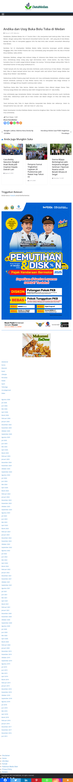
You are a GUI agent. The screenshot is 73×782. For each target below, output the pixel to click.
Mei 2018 (4, 711)
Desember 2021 (7, 576)
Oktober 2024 (6, 469)
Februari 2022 (6, 569)
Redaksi (5, 772)
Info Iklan (5, 761)
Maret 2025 (5, 453)
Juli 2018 (4, 705)
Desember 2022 (7, 538)
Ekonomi (4, 368)
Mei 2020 (4, 635)
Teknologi (5, 387)
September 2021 (7, 585)
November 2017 (7, 730)
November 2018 (7, 692)
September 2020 (7, 623)
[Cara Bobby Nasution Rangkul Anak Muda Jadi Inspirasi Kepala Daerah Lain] (12, 149)
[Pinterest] (11, 123)
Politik (3, 381)
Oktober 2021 (6, 582)
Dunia (3, 365)
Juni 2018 (4, 708)
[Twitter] (8, 123)
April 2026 (5, 412)
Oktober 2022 (6, 544)
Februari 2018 (6, 720)
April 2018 (5, 714)
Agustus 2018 (6, 701)
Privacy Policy (7, 769)
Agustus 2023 (6, 513)
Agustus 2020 (6, 626)
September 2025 (7, 434)
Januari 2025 (6, 459)
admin (17, 33)
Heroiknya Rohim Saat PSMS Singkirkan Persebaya (55, 132)
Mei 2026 (4, 409)
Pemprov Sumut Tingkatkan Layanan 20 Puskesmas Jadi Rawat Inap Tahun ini (36, 170)
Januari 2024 (6, 497)
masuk (12, 195)
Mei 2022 (4, 560)
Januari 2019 (6, 686)
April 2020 (5, 639)
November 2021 (7, 579)
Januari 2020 (6, 648)
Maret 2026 (5, 415)
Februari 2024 (6, 494)
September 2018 (7, 698)
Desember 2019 (7, 651)
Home (4, 758)
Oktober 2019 (6, 657)
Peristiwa (4, 377)
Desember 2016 (7, 733)
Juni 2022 (4, 557)
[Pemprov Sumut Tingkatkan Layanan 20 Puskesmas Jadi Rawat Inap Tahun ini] (36, 152)
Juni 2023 (4, 519)
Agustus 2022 (6, 550)
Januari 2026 (6, 421)
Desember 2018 (7, 689)
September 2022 (7, 547)
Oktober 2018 (6, 695)
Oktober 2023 (6, 506)
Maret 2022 (5, 566)
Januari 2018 (6, 724)
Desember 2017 (7, 727)
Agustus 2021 (6, 588)
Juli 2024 (4, 478)
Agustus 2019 (6, 664)
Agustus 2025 (6, 437)
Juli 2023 (4, 516)
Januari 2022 (6, 572)
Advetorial (5, 362)
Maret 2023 (5, 528)
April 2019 (5, 676)
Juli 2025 (4, 440)
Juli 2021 (4, 591)
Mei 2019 (4, 673)
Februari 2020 (6, 645)
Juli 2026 (4, 403)
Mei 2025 (4, 447)
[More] (20, 123)
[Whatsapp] (14, 123)
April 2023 (5, 525)
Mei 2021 (4, 598)
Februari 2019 (6, 683)
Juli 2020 (4, 629)
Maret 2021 (5, 604)
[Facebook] (5, 123)
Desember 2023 (7, 500)
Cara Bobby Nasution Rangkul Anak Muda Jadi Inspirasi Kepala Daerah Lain (11, 164)
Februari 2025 (6, 456)
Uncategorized (6, 390)
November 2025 (7, 428)
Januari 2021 (6, 610)
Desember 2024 (7, 462)
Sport (3, 384)
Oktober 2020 (6, 620)
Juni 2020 (4, 632)
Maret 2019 (5, 679)
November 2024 (7, 465)
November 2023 (7, 503)
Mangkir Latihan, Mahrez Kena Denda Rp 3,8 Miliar (18, 132)
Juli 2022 (4, 554)
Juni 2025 (4, 443)
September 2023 (7, 510)
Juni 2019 (4, 670)
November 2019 (7, 654)
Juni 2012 (4, 736)
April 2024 (5, 487)
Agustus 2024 (6, 475)
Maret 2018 (5, 717)
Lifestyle (6, 24)
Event (3, 371)
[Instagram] (17, 123)
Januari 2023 (6, 535)
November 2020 (7, 617)
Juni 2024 (4, 481)
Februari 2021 (6, 607)
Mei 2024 (4, 484)
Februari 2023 (6, 532)
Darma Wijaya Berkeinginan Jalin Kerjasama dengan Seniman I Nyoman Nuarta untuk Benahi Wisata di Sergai (60, 167)
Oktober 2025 (6, 431)
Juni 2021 (4, 594)
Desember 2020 (7, 613)
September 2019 (7, 661)
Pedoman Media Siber (10, 767)
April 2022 (5, 563)
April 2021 (5, 601)
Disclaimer (6, 755)
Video (3, 393)
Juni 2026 (4, 406)
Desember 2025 (7, 425)
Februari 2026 (6, 418)
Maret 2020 (5, 642)
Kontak (4, 764)
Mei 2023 (4, 522)
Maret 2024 (5, 491)
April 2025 (5, 450)
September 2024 (7, 472)
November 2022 (7, 541)
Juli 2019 (4, 667)
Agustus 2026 (6, 399)
